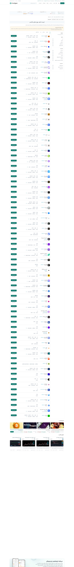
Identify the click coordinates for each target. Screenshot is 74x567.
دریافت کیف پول (14, 35)
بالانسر (62, 19)
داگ (50, 13)
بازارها (57, 19)
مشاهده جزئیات (13, 37)
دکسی (58, 13)
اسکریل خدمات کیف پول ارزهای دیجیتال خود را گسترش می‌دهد (44, 430)
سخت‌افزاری (37, 32)
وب (40, 32)
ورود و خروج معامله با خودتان (16, 437)
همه (50, 32)
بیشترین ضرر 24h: (53, 13)
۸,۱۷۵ (58, 12)
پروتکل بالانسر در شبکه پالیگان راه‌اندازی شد (30, 429)
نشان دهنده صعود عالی (59, 437)
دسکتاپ (44, 32)
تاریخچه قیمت (54, 19)
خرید (59, 19)
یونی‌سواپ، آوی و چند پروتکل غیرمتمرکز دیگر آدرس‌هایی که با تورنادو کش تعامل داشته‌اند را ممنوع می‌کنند (57, 430)
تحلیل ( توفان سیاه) (46, 437)
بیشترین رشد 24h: (62, 13)
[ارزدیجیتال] (13, 3)
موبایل (47, 32)
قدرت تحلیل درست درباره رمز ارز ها (30, 437)
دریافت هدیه (12, 431)
